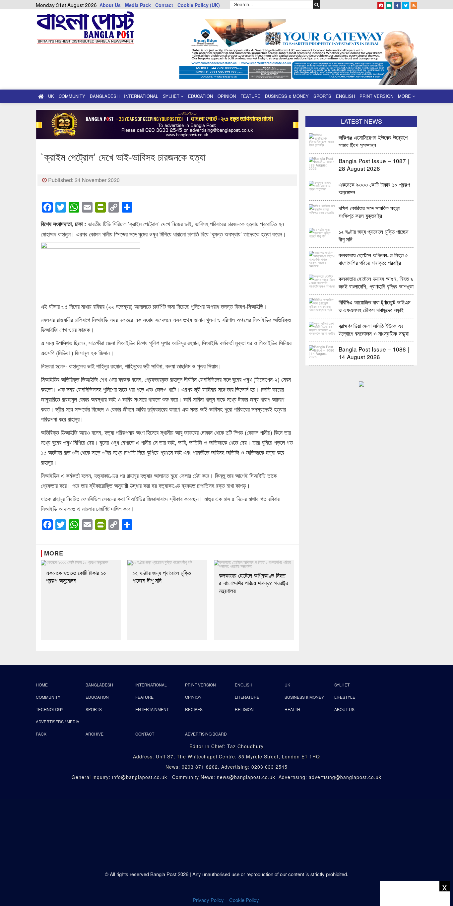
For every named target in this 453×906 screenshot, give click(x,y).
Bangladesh (104, 96)
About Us (110, 5)
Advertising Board (206, 734)
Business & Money (287, 96)
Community (72, 96)
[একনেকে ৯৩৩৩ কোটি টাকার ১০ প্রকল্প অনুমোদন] (81, 562)
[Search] (316, 4)
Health (292, 709)
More (405, 96)
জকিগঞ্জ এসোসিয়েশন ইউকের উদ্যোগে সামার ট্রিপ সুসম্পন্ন (374, 140)
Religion (244, 709)
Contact (164, 5)
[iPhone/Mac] (380, 4)
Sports (322, 96)
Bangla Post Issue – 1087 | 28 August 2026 (374, 164)
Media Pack (138, 5)
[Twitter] (405, 4)
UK (51, 96)
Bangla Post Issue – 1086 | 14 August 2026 (374, 352)
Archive (94, 734)
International (141, 96)
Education (200, 96)
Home (42, 684)
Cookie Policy (244, 899)
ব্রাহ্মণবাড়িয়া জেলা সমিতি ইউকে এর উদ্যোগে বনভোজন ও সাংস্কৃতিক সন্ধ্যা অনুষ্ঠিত (374, 329)
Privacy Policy (208, 899)
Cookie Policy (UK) (198, 5)
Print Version (376, 96)
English (345, 96)
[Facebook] (397, 4)
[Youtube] (389, 4)
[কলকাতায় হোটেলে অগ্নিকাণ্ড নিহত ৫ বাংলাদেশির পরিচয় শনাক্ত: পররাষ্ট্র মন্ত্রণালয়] (254, 564)
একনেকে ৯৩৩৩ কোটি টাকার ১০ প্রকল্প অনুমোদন (76, 576)
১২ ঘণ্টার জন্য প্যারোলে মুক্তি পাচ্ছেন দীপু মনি (161, 576)
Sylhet (172, 96)
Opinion (227, 96)
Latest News (361, 121)
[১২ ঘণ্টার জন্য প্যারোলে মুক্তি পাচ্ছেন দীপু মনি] (167, 562)
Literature (247, 697)
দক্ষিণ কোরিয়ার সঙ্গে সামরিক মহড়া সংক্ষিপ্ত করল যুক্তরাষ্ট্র (369, 211)
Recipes (194, 709)
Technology (49, 709)
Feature (250, 96)
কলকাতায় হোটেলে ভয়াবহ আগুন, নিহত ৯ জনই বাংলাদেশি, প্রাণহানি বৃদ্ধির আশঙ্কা (376, 282)
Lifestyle (344, 697)
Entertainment (152, 709)
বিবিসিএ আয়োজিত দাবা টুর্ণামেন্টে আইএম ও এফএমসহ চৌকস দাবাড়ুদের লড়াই (375, 305)
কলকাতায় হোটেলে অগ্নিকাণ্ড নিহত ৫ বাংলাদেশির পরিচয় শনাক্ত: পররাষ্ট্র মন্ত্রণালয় (253, 582)
